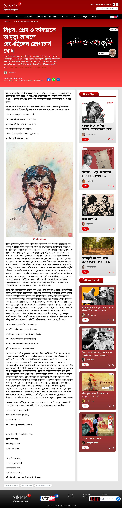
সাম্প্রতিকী (74, 16)
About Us (70, 494)
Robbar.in (7, 21)
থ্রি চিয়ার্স (18, 16)
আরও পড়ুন (89, 94)
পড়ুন (85, 139)
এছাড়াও (94, 16)
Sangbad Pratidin (27, 485)
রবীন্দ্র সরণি (28, 16)
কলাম (7, 16)
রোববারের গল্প (41, 16)
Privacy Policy (86, 494)
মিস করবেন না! (91, 280)
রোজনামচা (64, 16)
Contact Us (71, 497)
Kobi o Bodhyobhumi (11, 485)
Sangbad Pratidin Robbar (43, 485)
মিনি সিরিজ (53, 16)
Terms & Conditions (88, 497)
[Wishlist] (109, 139)
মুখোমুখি (84, 16)
